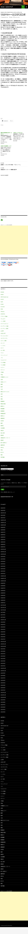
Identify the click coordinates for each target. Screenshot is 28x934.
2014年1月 (3, 690)
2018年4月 (3, 595)
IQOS (2, 301)
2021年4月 (3, 515)
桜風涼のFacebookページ (7, 496)
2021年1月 (3, 517)
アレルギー (3, 318)
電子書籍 (2, 457)
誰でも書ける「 (4, 442)
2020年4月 (3, 539)
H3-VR (2, 299)
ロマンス (2, 369)
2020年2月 (3, 544)
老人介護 (2, 432)
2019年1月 (3, 573)
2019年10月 (3, 554)
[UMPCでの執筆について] (7, 150)
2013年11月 (3, 695)
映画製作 (2, 411)
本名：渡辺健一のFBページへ (7, 280)
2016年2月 (3, 636)
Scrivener (3, 306)
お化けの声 (3, 333)
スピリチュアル (4, 338)
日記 (2, 396)
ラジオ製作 (3, 364)
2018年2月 (3, 600)
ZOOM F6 (3, 314)
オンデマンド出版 (4, 326)
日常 (2, 394)
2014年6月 (3, 680)
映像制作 (2, 401)
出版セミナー (3, 381)
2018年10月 (3, 580)
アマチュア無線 (4, 316)
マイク (2, 352)
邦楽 (2, 449)
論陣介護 (2, 445)
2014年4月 (3, 685)
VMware (2, 311)
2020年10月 (3, 525)
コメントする (17, 17)
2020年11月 (3, 522)
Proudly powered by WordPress (6, 925)
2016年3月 (3, 634)
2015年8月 (3, 651)
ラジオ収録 (3, 362)
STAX (2, 309)
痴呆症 (2, 425)
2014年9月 (3, 673)
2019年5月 (3, 563)
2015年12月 (3, 641)
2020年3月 (3, 542)
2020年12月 (3, 520)
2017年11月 (3, 607)
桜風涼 (11, 17)
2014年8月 (3, 675)
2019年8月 (3, 559)
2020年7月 (3, 532)
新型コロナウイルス (5, 391)
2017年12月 (3, 605)
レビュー (2, 367)
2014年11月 (3, 670)
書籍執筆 (2, 418)
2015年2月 (3, 663)
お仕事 (2, 330)
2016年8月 (3, 622)
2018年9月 (3, 583)
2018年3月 (3, 597)
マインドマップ (4, 355)
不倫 (2, 374)
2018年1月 (3, 602)
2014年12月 (3, 668)
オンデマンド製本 (4, 328)
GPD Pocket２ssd (8, 12)
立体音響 (2, 428)
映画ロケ (2, 406)
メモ (2, 357)
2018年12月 (3, 576)
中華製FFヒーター (4, 377)
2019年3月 (3, 568)
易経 (2, 398)
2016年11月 (3, 619)
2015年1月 (3, 665)
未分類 (2, 420)
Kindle (2, 304)
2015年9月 (3, 648)
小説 (2, 389)
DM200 (2, 12)
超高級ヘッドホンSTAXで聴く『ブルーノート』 (11, 164)
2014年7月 (3, 678)
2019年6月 (3, 561)
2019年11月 (3, 551)
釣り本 (2, 452)
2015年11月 (3, 644)
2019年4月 (3, 566)
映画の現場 (3, 403)
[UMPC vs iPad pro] (19, 137)
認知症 (2, 440)
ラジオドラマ (3, 360)
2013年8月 (3, 702)
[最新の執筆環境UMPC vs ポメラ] (7, 138)
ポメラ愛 (18, 12)
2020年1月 (3, 546)
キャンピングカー (4, 335)
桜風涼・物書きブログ (7, 6)
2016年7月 (3, 624)
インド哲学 (3, 321)
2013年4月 (3, 712)
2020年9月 (3, 527)
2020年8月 (3, 529)
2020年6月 (3, 534)
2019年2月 (3, 571)
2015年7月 (3, 653)
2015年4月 (3, 658)
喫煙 (2, 384)
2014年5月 (3, 682)
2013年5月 (3, 709)
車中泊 (2, 447)
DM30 (2, 294)
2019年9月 (3, 556)
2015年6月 (3, 656)
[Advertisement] (14, 103)
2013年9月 (3, 699)
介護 (2, 379)
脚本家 (2, 435)
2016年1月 (3, 639)
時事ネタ (2, 415)
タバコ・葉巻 (3, 340)
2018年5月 (3, 593)
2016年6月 (3, 627)
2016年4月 (3, 631)
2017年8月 (3, 612)
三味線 (2, 372)
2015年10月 (3, 646)
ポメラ (14, 12)
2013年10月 (3, 697)
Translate (11, 470)
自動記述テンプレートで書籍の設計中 (9, 168)
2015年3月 (3, 661)
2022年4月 (3, 508)
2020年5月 (3, 537)
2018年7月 (3, 588)
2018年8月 (3, 585)
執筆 (21, 12)
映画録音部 (3, 413)
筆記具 (2, 430)
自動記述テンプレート (5, 437)
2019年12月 (3, 549)
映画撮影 (2, 408)
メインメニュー (26, 6)
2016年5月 (3, 629)
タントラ (2, 343)
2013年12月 (3, 692)
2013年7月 (3, 704)
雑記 (2, 454)
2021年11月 (3, 512)
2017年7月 (3, 614)
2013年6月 (3, 707)
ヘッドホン (3, 345)
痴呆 (2, 423)
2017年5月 (3, 617)
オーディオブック (4, 323)
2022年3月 (3, 510)
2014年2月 (3, 687)
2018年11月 (3, 578)
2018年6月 (3, 590)
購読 (2, 489)
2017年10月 (3, 610)
